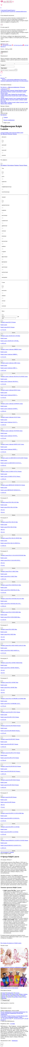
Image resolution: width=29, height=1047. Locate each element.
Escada (13, 95)
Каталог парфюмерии (6, 1011)
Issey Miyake (6, 99)
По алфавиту (4, 165)
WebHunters (15, 1040)
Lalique (17, 102)
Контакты (24, 11)
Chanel (6, 94)
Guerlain (18, 98)
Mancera (3, 103)
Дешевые (16, 165)
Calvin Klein (19, 91)
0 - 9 (2, 113)
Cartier (6, 93)
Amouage (12, 90)
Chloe (9, 94)
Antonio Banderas (18, 90)
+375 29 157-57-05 (7, 45)
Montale (10, 103)
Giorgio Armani (4, 98)
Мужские (10, 134)
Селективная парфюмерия (13, 79)
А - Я (6, 113)
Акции (7, 11)
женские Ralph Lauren (17, 132)
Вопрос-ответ (24, 1015)
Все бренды (4, 114)
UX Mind (12, 1023)
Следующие (8, 852)
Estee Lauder (18, 95)
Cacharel (13, 91)
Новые (25, 165)
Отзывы (8, 10)
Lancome (22, 102)
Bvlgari (9, 91)
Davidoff (20, 94)
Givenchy (10, 98)
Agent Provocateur (5, 90)
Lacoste (14, 102)
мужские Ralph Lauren (6, 132)
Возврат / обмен (18, 1017)
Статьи (10, 11)
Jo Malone (21, 99)
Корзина (3, 77)
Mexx (6, 103)
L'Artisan (9, 102)
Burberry (5, 91)
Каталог (4, 79)
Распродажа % (16, 80)
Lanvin (26, 102)
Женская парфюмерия (13, 87)
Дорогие (21, 165)
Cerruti (2, 94)
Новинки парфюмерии (6, 80)
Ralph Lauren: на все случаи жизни (9, 987)
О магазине (3, 10)
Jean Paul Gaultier (14, 99)
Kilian (5, 102)
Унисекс (15, 134)
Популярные (10, 165)
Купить (14, 332)
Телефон (3, 65)
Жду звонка (3, 68)
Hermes (22, 98)
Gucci (14, 98)
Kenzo (2, 102)
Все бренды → (4, 87)
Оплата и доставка (16, 1015)
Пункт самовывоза (17, 11)
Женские (5, 134)
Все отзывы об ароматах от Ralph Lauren (11, 943)
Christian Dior (14, 94)
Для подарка (23, 79)
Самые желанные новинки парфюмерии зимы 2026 (14, 967)
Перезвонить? (4, 51)
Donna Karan (8, 95)
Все (1, 134)
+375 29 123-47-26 (18, 45)
